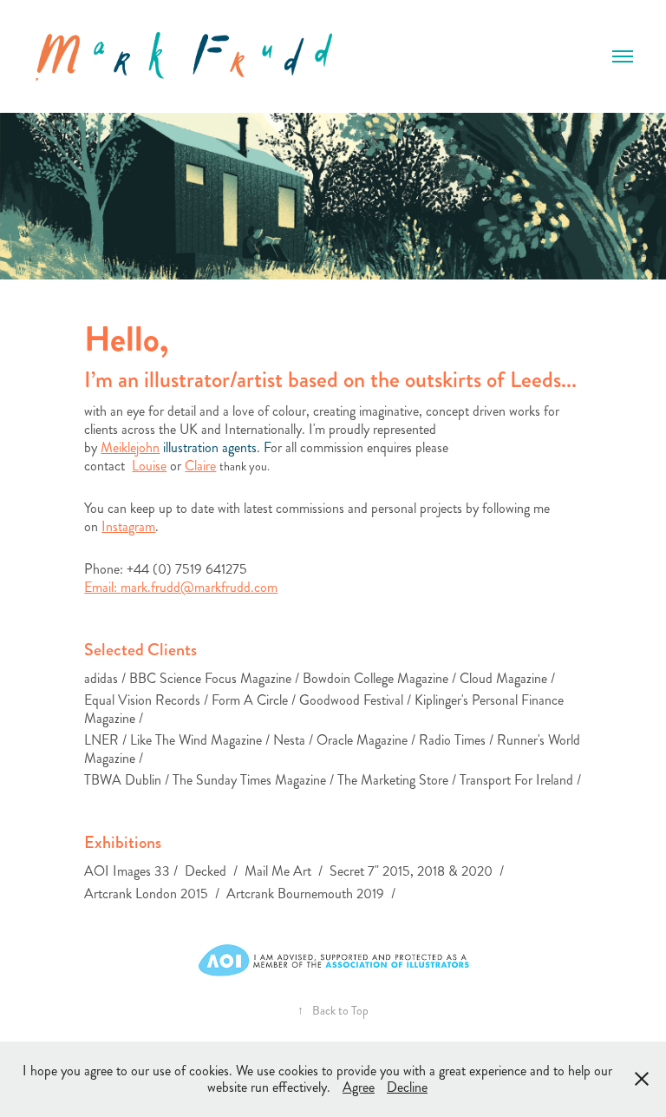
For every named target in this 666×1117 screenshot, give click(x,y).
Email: (102, 587)
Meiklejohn (130, 447)
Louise (149, 466)
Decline (407, 1087)
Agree (359, 1087)
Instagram (128, 526)
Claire (200, 466)
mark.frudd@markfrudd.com (199, 587)
